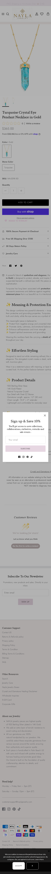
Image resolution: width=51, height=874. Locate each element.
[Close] (45, 415)
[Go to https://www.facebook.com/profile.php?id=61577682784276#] (19, 457)
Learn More (39, 859)
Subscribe (25, 448)
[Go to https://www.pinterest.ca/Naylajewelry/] (28, 457)
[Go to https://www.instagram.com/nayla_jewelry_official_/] (23, 457)
